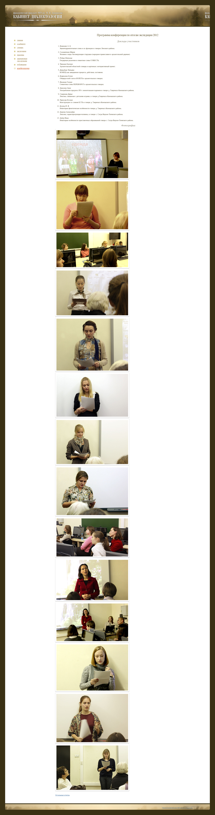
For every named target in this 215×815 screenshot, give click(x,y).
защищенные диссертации (22, 59)
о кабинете (21, 44)
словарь (20, 47)
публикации (21, 64)
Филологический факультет (169, 808)
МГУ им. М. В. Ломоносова (185, 808)
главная (20, 40)
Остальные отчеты (62, 795)
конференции (23, 68)
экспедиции (21, 51)
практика (20, 55)
